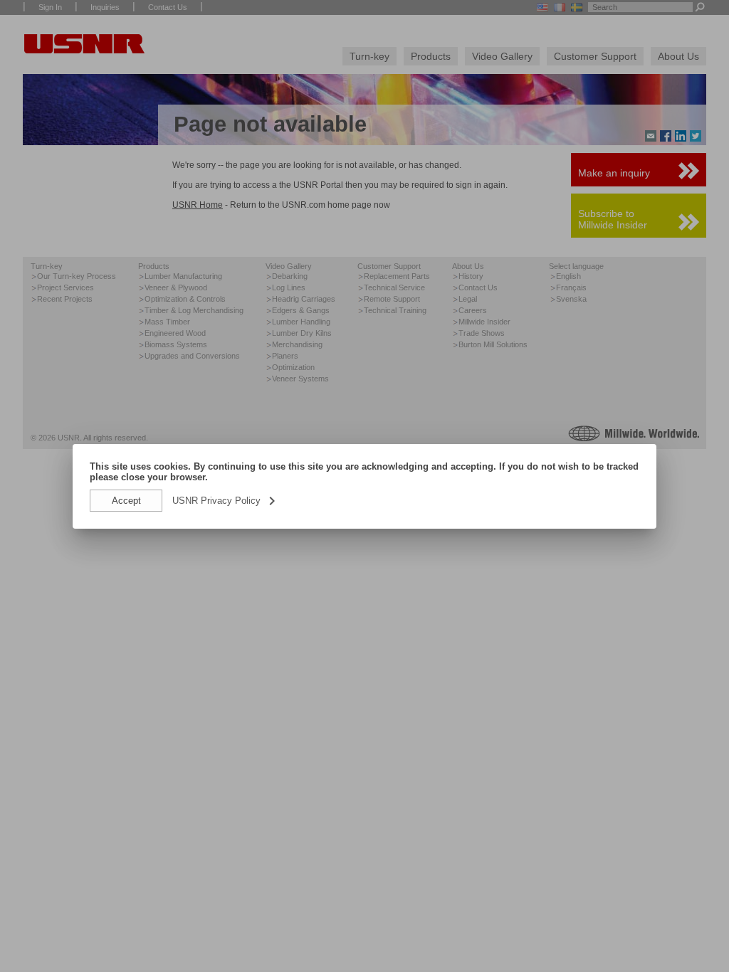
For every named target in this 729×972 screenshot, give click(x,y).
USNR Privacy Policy (224, 500)
